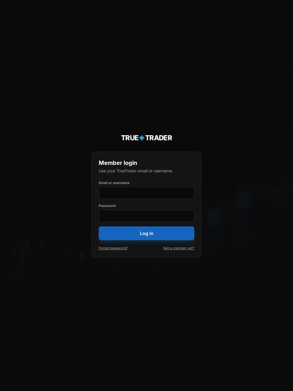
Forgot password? (113, 248)
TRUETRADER (146, 138)
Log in (146, 233)
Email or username (114, 183)
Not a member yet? (178, 248)
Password (107, 206)
